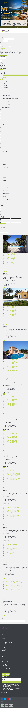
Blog (2, 659)
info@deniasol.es (7, 643)
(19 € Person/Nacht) (6, 459)
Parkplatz (4, 180)
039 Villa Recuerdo (6, 452)
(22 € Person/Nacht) (7, 278)
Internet (4, 196)
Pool (3, 154)
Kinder (1, 59)
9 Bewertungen (5, 528)
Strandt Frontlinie (6, 101)
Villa (4, 89)
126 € (5, 503)
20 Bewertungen (6, 327)
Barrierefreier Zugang (7, 193)
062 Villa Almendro (6, 562)
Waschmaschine (6, 190)
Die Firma (3, 656)
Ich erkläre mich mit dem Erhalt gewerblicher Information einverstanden (11, 689)
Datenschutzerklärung (6, 668)
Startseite (3, 647)
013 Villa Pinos (5, 271)
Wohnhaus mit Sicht (6, 104)
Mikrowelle (5, 170)
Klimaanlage (5, 158)
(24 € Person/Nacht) (7, 422)
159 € (5, 577)
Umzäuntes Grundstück (7, 199)
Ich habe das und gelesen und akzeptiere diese (11, 685)
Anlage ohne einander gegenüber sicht (10, 98)
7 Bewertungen (5, 381)
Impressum (4, 666)
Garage (4, 164)
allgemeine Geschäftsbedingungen (9, 685)
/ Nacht (7, 285)
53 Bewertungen (6, 491)
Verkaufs (3, 653)
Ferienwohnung (6, 87)
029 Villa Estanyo (6, 324)
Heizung (4, 177)
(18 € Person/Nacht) (6, 332)
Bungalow (5, 85)
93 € (5, 614)
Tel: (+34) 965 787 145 (7, 641)
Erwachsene (2, 56)
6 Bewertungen (5, 274)
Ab (3, 285)
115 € (5, 466)
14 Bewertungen (6, 565)
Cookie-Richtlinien (5, 665)
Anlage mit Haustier (6, 95)
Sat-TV (4, 174)
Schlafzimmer (2, 66)
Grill (3, 203)
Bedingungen (4, 664)
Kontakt (3, 657)
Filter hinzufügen (3, 223)
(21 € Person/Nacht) (6, 496)
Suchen (1, 34)
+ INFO (4, 287)
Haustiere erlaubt (6, 167)
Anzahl (1, 63)
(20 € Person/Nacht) (7, 570)
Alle (4, 83)
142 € (5, 429)
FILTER (1, 36)
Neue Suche (2, 79)
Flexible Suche (3, 44)
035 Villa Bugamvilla (6, 378)
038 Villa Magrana (6, 415)
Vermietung (4, 649)
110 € (5, 339)
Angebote (3, 650)
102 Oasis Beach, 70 (6, 599)
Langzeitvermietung (5, 654)
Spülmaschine (5, 183)
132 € (5, 285)
